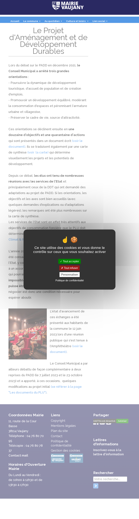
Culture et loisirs (78, 22)
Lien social (101, 22)
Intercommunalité (21, 28)
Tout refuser (70, 267)
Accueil (15, 21)
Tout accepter (70, 261)
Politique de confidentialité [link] (69, 280)
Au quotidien (54, 22)
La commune (32, 22)
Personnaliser (69, 274)
